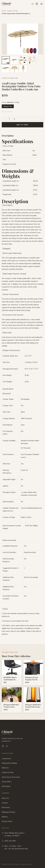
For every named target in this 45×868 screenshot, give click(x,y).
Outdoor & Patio (12, 11)
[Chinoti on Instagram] (3, 746)
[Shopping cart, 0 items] (37, 4)
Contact (5, 803)
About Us (5, 798)
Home (4, 11)
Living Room (6, 758)
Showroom (6, 807)
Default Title (8, 106)
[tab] (17, 53)
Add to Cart (22, 125)
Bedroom (5, 768)
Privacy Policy (7, 821)
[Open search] (32, 3)
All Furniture (6, 786)
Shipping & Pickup (8, 812)
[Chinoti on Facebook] (7, 746)
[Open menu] (41, 4)
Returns (5, 817)
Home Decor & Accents (11, 777)
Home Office (6, 782)
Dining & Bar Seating (9, 763)
